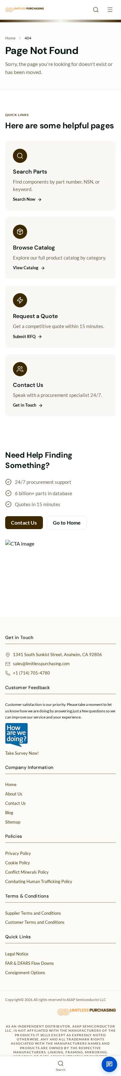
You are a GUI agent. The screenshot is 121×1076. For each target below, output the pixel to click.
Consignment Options (25, 972)
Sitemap (12, 822)
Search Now (24, 199)
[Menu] (110, 10)
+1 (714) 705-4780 (31, 673)
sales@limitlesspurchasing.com (41, 663)
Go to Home (67, 522)
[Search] (96, 10)
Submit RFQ (24, 336)
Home (10, 38)
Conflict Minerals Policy (27, 872)
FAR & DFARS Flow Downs (29, 963)
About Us (13, 793)
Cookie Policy (17, 862)
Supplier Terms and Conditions (33, 913)
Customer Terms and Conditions (35, 922)
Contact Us (24, 522)
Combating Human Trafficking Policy (38, 881)
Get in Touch (24, 405)
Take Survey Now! (22, 753)
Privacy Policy (18, 853)
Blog (9, 812)
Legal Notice (16, 953)
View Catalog (25, 267)
